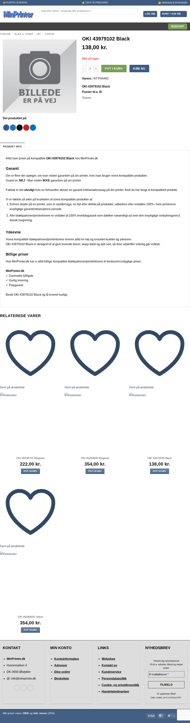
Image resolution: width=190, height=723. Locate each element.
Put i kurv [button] (30, 471)
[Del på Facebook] (6, 127)
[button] (150, 14)
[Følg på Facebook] (17, 688)
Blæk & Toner (23, 34)
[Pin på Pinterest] (26, 127)
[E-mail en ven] (20, 127)
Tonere (50, 34)
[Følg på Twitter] (24, 688)
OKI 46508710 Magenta (30, 457)
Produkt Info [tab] (12, 146)
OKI (39, 34)
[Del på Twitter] (13, 127)
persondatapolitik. (172, 697)
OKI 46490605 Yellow (30, 616)
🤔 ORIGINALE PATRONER (172, 2)
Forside (5, 34)
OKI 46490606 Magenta (95, 457)
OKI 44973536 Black (160, 457)
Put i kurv (114, 68)
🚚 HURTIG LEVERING (15, 2)
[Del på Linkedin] (33, 127)
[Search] (42, 17)
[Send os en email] (30, 688)
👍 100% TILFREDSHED (95, 2)
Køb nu (139, 68)
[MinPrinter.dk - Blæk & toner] (18, 14)
